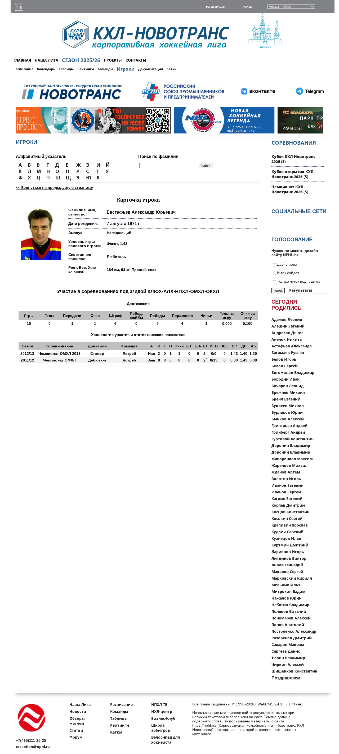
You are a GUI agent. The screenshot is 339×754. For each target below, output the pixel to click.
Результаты (300, 290)
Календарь (46, 69)
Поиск (247, 6)
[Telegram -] (309, 101)
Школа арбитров (160, 728)
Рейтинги (85, 69)
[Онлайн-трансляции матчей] (19, 7)
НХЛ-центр (161, 711)
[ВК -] (258, 101)
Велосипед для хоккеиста (165, 740)
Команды (105, 69)
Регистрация (216, 6)
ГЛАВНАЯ (22, 60)
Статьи (76, 730)
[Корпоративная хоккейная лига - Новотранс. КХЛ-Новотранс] (32, 732)
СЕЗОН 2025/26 (81, 60)
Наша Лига (80, 704)
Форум (76, 737)
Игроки (126, 69)
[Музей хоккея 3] (58, 132)
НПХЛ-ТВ (159, 704)
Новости (77, 711)
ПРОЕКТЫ (113, 60)
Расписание (23, 69)
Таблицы (66, 69)
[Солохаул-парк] (265, 132)
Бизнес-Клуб (163, 718)
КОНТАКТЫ (136, 60)
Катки (172, 69)
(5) (293, 174)
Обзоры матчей (77, 721)
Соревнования (293, 142)
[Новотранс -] (72, 101)
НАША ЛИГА (46, 60)
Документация (150, 69)
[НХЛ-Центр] (162, 132)
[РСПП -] (183, 101)
